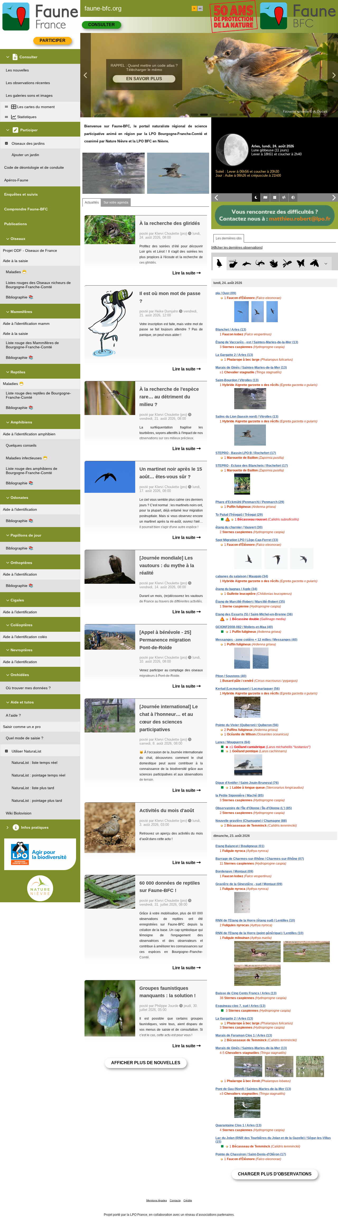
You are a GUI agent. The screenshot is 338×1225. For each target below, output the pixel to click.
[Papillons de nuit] (314, 263)
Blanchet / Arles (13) (230, 329)
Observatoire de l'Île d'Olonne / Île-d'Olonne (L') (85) (253, 808)
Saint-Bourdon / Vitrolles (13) (237, 380)
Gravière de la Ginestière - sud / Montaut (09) (248, 884)
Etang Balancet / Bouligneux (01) (239, 846)
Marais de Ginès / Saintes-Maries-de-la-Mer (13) (251, 367)
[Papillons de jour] (301, 263)
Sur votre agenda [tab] (116, 202)
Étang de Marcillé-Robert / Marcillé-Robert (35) (250, 602)
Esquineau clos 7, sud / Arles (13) (240, 1006)
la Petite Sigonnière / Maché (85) (239, 795)
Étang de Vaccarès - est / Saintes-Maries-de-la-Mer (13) (256, 342)
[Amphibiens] (273, 263)
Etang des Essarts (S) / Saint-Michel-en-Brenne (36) (254, 614)
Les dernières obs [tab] (229, 238)
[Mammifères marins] (246, 263)
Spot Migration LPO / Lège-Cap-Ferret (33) (246, 540)
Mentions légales (156, 1200)
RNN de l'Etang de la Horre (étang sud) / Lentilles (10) (255, 920)
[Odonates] (287, 263)
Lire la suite (184, 273)
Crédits (188, 1200)
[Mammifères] (233, 263)
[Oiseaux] (219, 263)
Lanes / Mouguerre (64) (232, 742)
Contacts (175, 1200)
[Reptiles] (260, 263)
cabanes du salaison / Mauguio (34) (241, 576)
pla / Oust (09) (225, 293)
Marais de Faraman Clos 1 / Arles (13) (243, 1035)
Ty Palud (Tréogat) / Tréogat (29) (239, 515)
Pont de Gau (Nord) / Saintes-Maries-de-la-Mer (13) (253, 1089)
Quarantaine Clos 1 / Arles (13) (238, 1125)
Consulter (101, 24)
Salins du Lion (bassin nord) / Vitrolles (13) (246, 416)
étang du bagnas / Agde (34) (236, 589)
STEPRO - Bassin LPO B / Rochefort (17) (245, 453)
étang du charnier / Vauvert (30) (238, 527)
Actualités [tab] (92, 202)
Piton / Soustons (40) (230, 676)
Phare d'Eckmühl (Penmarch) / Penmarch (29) (249, 502)
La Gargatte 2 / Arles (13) (234, 355)
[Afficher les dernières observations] (236, 247)
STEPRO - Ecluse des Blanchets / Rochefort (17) (251, 465)
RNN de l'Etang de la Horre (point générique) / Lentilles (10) (259, 933)
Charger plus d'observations (275, 1174)
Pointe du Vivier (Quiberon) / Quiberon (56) (246, 725)
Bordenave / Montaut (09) (234, 871)
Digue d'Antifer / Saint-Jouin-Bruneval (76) (247, 783)
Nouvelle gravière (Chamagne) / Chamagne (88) (251, 821)
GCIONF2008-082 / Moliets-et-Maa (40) (244, 627)
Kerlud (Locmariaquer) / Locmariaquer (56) (247, 689)
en (200, 8)
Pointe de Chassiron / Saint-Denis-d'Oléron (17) (250, 1154)
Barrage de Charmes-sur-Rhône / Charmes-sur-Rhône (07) (259, 859)
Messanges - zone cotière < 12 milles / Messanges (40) (256, 640)
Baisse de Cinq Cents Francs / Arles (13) (245, 993)
